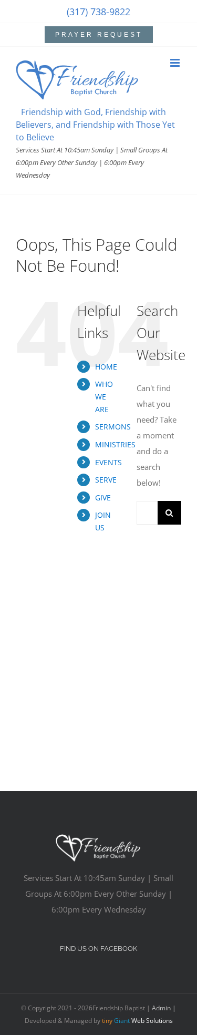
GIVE (103, 498)
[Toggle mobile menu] (175, 62)
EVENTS (108, 462)
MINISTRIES (115, 444)
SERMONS (113, 427)
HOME (106, 367)
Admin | (164, 1007)
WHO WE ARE (104, 396)
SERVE (106, 480)
